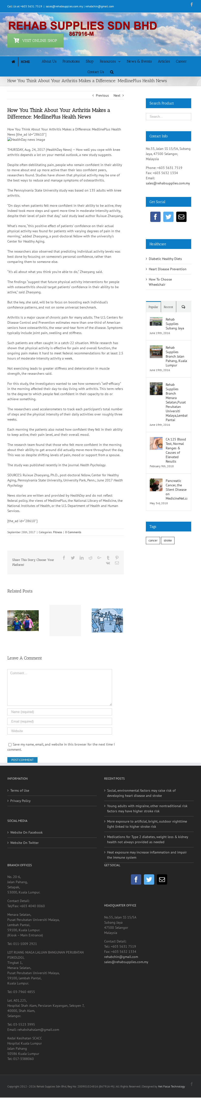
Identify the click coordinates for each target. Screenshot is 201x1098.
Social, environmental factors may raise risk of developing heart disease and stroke (141, 793)
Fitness (57, 532)
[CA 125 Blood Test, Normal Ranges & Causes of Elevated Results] (156, 439)
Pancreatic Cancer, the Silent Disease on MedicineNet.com (176, 489)
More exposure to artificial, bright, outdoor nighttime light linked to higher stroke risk (147, 824)
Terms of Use (19, 790)
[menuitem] (25, 61)
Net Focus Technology (171, 1086)
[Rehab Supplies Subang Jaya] (156, 319)
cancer (153, 540)
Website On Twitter (24, 842)
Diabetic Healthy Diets (165, 259)
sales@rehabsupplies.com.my (168, 183)
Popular (153, 307)
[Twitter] (168, 217)
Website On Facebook (26, 832)
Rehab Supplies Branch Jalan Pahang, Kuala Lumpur (176, 356)
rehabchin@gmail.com (121, 957)
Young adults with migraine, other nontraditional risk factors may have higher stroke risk (147, 808)
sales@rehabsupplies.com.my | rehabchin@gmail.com (80, 6)
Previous (102, 95)
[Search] (111, 72)
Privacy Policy (20, 801)
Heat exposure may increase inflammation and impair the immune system (147, 855)
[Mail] (181, 217)
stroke (168, 540)
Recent (168, 307)
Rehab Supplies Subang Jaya (175, 323)
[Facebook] (155, 217)
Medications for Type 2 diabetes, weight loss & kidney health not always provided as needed (147, 839)
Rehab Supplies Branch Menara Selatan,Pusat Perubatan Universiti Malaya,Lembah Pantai (176, 402)
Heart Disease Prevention (168, 269)
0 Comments (73, 532)
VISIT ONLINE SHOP (39, 40)
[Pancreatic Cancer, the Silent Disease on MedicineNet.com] (156, 481)
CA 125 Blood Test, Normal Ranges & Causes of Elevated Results (176, 450)
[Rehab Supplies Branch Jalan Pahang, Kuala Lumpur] (156, 348)
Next (116, 95)
